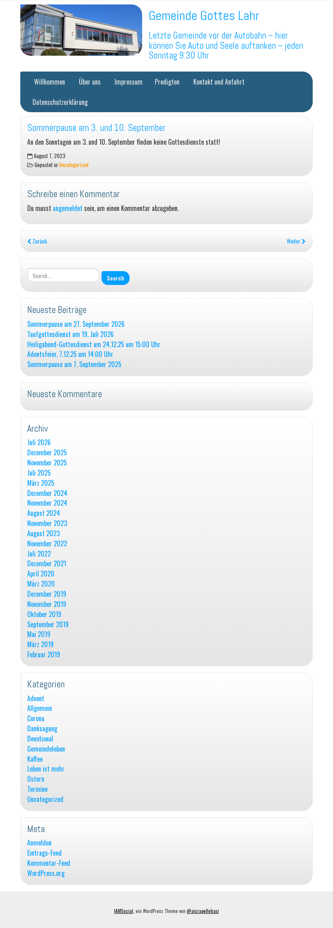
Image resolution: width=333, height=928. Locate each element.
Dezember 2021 (46, 563)
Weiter (294, 241)
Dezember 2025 (47, 452)
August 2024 (43, 513)
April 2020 (40, 573)
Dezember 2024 (47, 493)
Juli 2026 (39, 442)
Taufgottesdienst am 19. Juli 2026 (70, 334)
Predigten (167, 82)
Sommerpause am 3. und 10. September (96, 128)
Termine (37, 789)
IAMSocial (123, 911)
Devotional (40, 738)
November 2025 (47, 462)
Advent (35, 698)
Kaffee (35, 759)
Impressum (128, 82)
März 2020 (41, 584)
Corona (35, 718)
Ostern (35, 779)
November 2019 (46, 604)
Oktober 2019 (44, 614)
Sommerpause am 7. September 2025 (74, 364)
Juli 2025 (39, 473)
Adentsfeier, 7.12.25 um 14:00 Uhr (70, 354)
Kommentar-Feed (48, 863)
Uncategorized (74, 165)
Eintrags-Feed (44, 853)
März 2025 (40, 483)
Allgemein (39, 708)
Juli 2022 (39, 554)
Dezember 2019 (46, 594)
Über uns (89, 82)
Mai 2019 (38, 634)
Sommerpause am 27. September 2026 (76, 324)
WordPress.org (46, 873)
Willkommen (48, 82)
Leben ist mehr (46, 769)
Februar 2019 (43, 654)
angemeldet (67, 208)
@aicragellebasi (203, 911)
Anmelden (39, 843)
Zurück (39, 241)
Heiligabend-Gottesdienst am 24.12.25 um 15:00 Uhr (93, 344)
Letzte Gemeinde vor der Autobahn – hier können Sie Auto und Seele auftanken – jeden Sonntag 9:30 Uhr (226, 45)
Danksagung (42, 728)
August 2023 (43, 533)
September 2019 (48, 624)
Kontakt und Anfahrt (218, 82)
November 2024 (47, 503)
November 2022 (47, 543)
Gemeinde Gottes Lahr (204, 15)
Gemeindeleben (46, 749)
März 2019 (40, 644)
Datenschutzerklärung (60, 102)
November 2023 (47, 523)
